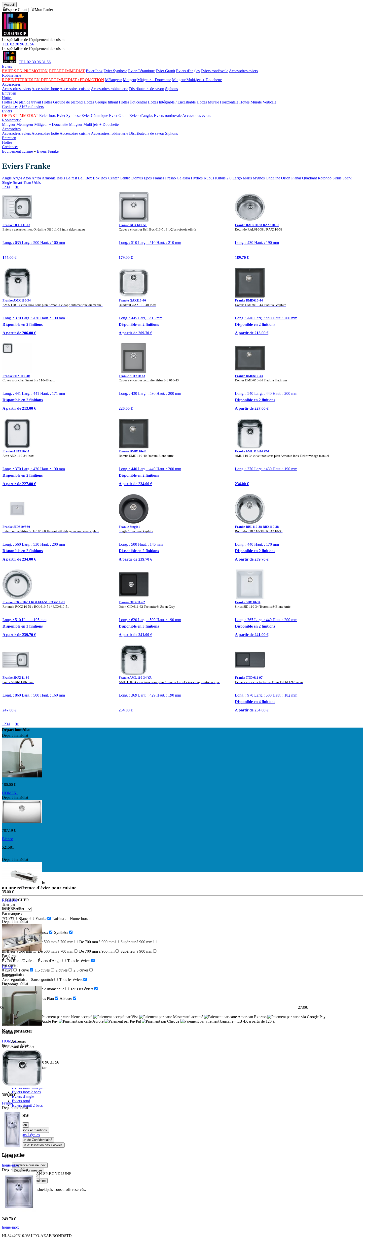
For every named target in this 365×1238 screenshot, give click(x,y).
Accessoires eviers (243, 71)
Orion (285, 178)
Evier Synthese (115, 71)
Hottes (7, 98)
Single (7, 182)
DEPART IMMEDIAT (67, 71)
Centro (125, 178)
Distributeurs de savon (146, 89)
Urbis (36, 182)
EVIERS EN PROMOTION (25, 71)
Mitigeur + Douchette (154, 80)
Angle (7, 178)
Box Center (110, 178)
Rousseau (9, 900)
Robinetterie (11, 75)
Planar (296, 178)
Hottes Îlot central (133, 102)
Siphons (171, 89)
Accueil (9, 4)
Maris (247, 178)
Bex (88, 178)
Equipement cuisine (17, 151)
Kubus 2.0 (223, 178)
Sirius (336, 178)
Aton (27, 178)
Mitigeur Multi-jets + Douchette (197, 80)
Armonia (49, 178)
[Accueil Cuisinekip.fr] (10, 62)
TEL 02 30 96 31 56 (18, 44)
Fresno (170, 178)
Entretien (9, 93)
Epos (148, 178)
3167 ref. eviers (31, 106)
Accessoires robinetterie (109, 89)
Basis (61, 178)
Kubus (209, 178)
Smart (17, 182)
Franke (7, 1103)
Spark (347, 178)
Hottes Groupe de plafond (62, 102)
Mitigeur (129, 80)
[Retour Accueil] (15, 35)
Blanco (7, 839)
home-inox (10, 1165)
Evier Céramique (141, 71)
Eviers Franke (48, 151)
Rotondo (324, 178)
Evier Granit (165, 71)
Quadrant (309, 178)
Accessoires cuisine (75, 89)
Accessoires (11, 84)
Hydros (197, 178)
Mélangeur (113, 80)
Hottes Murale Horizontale (217, 102)
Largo (237, 178)
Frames (158, 178)
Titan (27, 182)
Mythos (259, 178)
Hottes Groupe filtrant (101, 102)
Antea (36, 178)
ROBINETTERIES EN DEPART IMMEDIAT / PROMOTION (53, 80)
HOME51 (10, 793)
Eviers (7, 66)
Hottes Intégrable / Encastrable (172, 102)
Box (96, 178)
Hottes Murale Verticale (257, 102)
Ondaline (273, 178)
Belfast (71, 178)
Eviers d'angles (188, 71)
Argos (17, 178)
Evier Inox (94, 71)
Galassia (183, 178)
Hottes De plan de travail (21, 102)
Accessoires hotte (45, 89)
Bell (81, 178)
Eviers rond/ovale (214, 71)
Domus (137, 178)
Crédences (10, 106)
